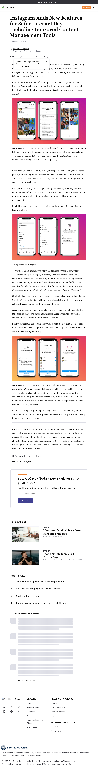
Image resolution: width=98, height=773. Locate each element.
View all (13, 680)
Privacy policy (7, 764)
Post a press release (26, 680)
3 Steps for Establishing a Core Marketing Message (62, 531)
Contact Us (31, 711)
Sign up (25, 500)
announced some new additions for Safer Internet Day (49, 64)
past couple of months (69, 82)
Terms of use (20, 764)
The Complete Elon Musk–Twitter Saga (59, 555)
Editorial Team (33, 707)
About (29, 703)
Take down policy (34, 764)
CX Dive (54, 727)
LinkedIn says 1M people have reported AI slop (41, 603)
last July (34, 296)
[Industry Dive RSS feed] (18, 711)
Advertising (55, 703)
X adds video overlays (27, 596)
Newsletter (31, 716)
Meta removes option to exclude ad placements (41, 581)
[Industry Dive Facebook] (11, 707)
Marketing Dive (57, 731)
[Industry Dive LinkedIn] (3, 707)
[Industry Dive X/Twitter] (18, 707)
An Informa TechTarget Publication (49, 2)
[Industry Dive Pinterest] (11, 711)
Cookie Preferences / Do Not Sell (57, 764)
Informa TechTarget (43, 752)
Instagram (31, 264)
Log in (53, 716)
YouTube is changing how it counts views (38, 588)
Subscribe (86, 7)
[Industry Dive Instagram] (4, 711)
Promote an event (58, 711)
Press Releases (33, 727)
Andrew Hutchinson (21, 48)
